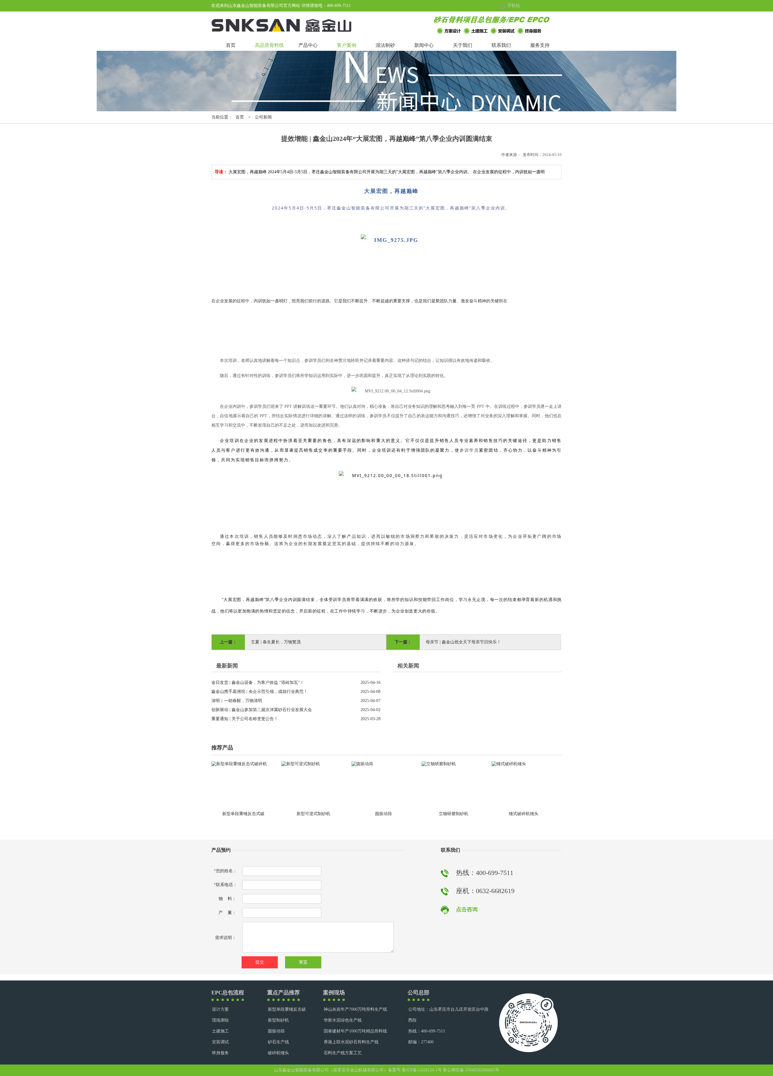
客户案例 (346, 45)
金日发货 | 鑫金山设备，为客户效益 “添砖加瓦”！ (257, 682)
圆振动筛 (383, 813)
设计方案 (220, 1009)
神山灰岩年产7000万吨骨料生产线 (355, 1009)
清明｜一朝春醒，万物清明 (236, 700)
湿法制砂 (385, 45)
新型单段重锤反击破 (287, 1009)
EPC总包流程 (227, 993)
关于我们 (462, 45)
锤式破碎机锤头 (523, 813)
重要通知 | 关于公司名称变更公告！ (244, 719)
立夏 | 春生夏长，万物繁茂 (276, 642)
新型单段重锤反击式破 (243, 813)
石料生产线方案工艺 (343, 1053)
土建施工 (220, 1031)
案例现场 (334, 993)
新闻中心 (424, 45)
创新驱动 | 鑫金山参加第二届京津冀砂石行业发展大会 (261, 709)
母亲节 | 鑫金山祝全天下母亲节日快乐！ (463, 642)
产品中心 (308, 45)
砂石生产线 (278, 1042)
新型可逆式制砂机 (313, 813)
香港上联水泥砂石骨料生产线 (351, 1042)
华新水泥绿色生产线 (343, 1020)
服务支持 (540, 45)
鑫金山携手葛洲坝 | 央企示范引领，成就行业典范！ (259, 691)
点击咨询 (467, 909)
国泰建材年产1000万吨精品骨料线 (355, 1031)
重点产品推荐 (283, 993)
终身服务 (220, 1053)
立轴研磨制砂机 (453, 813)
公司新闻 (263, 117)
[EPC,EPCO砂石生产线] (491, 33)
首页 (231, 45)
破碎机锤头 (278, 1053)
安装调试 (220, 1042)
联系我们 (501, 45)
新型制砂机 (278, 1020)
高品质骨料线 (269, 45)
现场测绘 (220, 1020)
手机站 (513, 5)
